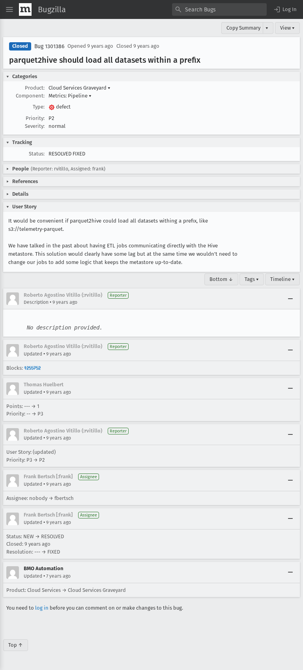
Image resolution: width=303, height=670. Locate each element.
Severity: (35, 126)
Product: (35, 88)
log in (42, 608)
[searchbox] (219, 9)
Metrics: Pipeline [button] (70, 96)
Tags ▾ (252, 279)
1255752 (32, 368)
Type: (39, 107)
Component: (30, 96)
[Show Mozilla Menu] (25, 9)
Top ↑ (15, 645)
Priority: (35, 118)
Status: (37, 154)
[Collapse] (290, 298)
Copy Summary (243, 28)
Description (36, 302)
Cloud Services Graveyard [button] (79, 88)
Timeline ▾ (282, 279)
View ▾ (287, 28)
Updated (33, 354)
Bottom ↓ (221, 279)
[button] (285, 9)
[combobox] (219, 9)
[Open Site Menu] (9, 9)
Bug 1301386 (49, 46)
